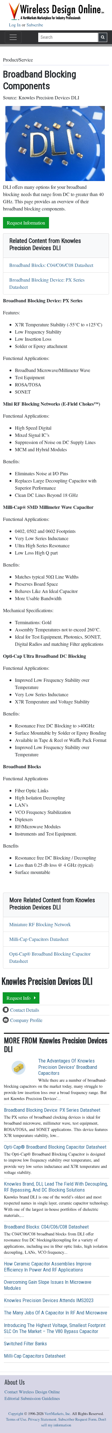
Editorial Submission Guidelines (32, 1398)
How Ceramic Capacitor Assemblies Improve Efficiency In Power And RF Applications (47, 1267)
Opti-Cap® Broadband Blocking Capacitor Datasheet (55, 1147)
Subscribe (35, 25)
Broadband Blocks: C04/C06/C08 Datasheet (51, 265)
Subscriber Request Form (77, 1419)
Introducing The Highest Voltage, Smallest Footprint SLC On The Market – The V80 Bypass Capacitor (54, 1328)
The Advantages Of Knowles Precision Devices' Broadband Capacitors (67, 1067)
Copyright (15, 1413)
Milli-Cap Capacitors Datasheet (38, 939)
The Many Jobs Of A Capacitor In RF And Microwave (55, 1313)
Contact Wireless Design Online (32, 1392)
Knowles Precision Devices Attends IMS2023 (48, 1300)
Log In (15, 25)
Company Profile (26, 1020)
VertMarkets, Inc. (58, 1413)
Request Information (26, 222)
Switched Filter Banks (25, 1344)
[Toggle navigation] (13, 37)
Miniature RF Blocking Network (40, 924)
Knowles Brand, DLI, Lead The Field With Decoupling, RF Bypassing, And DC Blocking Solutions (56, 1187)
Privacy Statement (42, 1419)
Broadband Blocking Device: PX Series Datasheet (52, 1110)
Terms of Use (16, 1419)
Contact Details (24, 1010)
